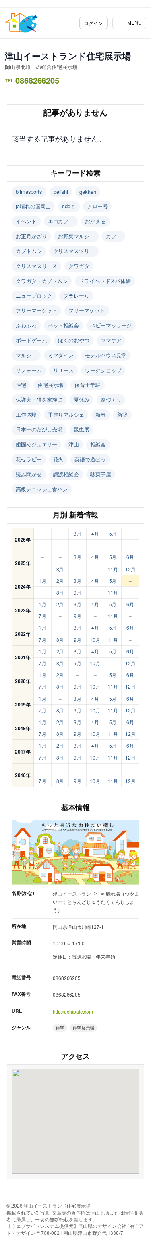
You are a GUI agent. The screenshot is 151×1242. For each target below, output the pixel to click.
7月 (42, 615)
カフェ (114, 236)
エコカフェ (61, 221)
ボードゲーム (31, 340)
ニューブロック (34, 296)
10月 (95, 639)
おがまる (95, 221)
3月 (77, 533)
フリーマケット (86, 310)
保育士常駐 (87, 385)
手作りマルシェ (66, 414)
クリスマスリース (36, 266)
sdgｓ (69, 206)
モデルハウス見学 (105, 355)
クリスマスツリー (74, 251)
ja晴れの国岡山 (33, 206)
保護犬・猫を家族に (39, 399)
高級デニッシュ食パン (42, 489)
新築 (122, 414)
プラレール (76, 296)
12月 (130, 568)
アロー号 (97, 206)
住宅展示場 (50, 385)
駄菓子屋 (100, 474)
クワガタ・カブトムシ (42, 281)
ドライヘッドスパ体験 (105, 281)
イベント (26, 221)
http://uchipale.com (73, 1011)
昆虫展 (81, 429)
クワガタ (78, 266)
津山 (73, 444)
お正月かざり (31, 236)
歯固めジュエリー (36, 444)
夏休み (81, 399)
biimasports (29, 191)
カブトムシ (29, 251)
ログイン (93, 22)
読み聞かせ (29, 474)
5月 (113, 533)
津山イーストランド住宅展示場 (68, 55)
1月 (42, 580)
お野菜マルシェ (76, 236)
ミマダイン (61, 355)
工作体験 (26, 414)
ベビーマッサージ (111, 325)
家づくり (111, 399)
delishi (61, 191)
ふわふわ (26, 325)
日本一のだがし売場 (39, 429)
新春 (100, 414)
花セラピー (29, 459)
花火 (58, 459)
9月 (77, 592)
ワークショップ (103, 370)
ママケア (111, 340)
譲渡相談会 (66, 474)
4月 (95, 533)
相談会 (98, 444)
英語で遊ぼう (89, 459)
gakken (87, 191)
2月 (60, 580)
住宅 (21, 385)
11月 (113, 568)
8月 (60, 568)
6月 (130, 556)
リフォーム (29, 370)
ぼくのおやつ (73, 340)
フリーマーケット (36, 310)
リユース (63, 370)
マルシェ (26, 355)
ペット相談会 (63, 325)
